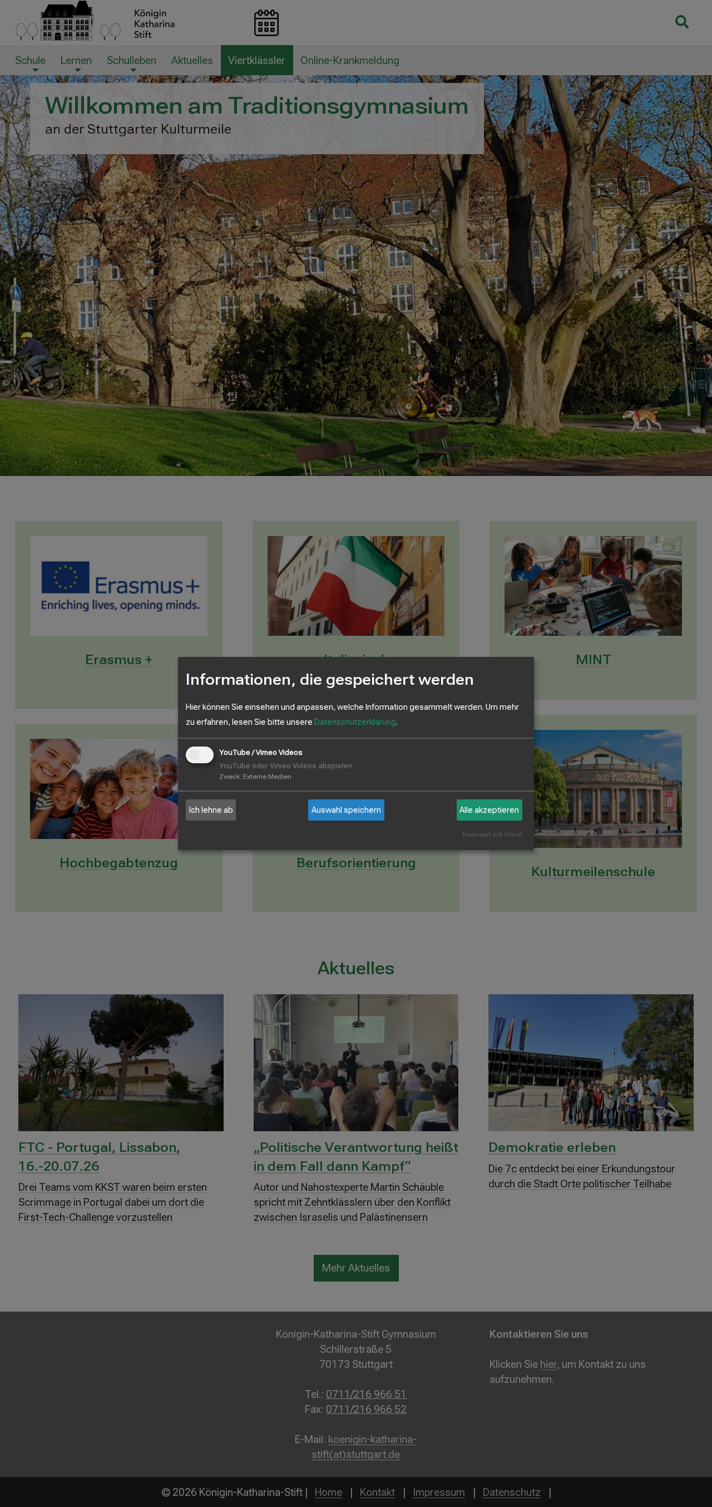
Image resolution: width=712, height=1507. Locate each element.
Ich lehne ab (211, 810)
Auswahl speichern (346, 810)
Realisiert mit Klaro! (492, 834)
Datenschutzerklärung (355, 722)
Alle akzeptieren (489, 810)
